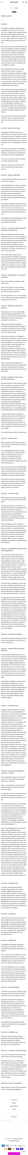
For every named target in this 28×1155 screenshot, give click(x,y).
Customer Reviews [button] (14, 1153)
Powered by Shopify (14, 1141)
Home (11, 8)
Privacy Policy (14, 1106)
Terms (14, 1109)
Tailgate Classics (14, 2)
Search (14, 1103)
